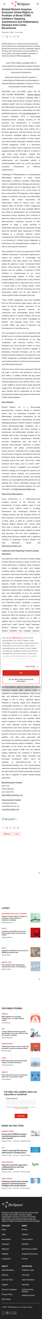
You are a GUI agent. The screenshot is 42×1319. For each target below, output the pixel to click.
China (4, 1058)
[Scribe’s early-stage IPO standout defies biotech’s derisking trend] (35, 1150)
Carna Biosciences (29, 113)
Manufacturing (8, 1131)
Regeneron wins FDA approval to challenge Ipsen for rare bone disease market (14, 1167)
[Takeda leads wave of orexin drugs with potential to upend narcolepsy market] (35, 1048)
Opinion (5, 1014)
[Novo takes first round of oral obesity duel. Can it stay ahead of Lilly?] (35, 1076)
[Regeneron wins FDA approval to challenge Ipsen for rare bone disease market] (35, 1164)
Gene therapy (7, 1178)
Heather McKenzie (7, 922)
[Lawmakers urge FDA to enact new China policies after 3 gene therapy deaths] (35, 933)
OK (21, 673)
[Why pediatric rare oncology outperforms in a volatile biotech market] (35, 1018)
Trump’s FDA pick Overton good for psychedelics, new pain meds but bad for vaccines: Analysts (15, 1033)
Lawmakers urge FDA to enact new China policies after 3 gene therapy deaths (14, 933)
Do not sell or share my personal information (21, 680)
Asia (17, 834)
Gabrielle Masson (7, 937)
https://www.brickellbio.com (25, 489)
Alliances (7, 834)
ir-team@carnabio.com (10, 809)
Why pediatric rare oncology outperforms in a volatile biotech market (13, 1018)
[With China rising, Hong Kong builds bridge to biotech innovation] (35, 1062)
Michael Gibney (6, 955)
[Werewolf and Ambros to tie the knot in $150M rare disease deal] (35, 952)
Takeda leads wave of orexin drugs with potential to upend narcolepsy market (15, 1047)
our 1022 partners (16, 638)
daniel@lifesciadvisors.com (12, 795)
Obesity (5, 1072)
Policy (4, 928)
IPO (3, 1148)
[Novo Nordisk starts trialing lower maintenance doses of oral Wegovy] (35, 966)
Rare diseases (7, 1162)
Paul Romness (6, 1023)
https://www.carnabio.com (11, 546)
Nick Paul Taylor (6, 969)
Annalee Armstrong (7, 1065)
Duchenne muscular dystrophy (14, 913)
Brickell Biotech (34, 95)
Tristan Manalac (6, 1079)
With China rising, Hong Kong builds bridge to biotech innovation (14, 1061)
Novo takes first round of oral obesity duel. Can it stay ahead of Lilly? (14, 1076)
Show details (30, 666)
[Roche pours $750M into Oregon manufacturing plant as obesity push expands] (35, 1133)
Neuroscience (7, 1044)
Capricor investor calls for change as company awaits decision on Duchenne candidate (14, 918)
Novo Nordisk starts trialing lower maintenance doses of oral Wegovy (14, 966)
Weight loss (7, 962)
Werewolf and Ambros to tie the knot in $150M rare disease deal (15, 951)
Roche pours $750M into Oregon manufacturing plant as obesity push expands (14, 1136)
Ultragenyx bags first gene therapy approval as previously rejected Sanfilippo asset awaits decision (15, 1183)
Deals (4, 948)
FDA (3, 1029)
